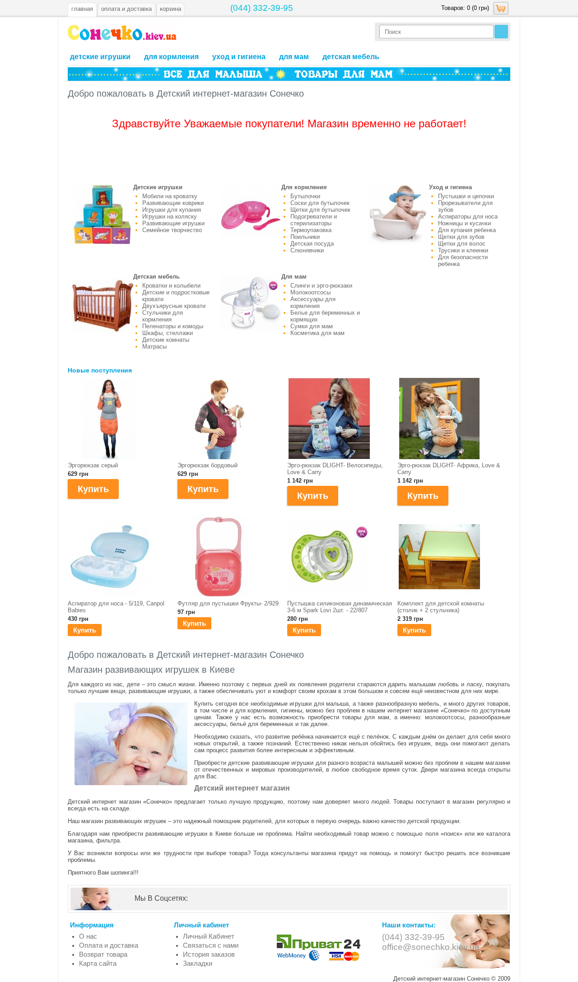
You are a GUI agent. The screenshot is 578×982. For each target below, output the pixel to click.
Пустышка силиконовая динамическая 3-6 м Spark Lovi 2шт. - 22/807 (339, 607)
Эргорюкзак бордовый (207, 465)
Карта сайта (98, 963)
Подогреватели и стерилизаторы (313, 220)
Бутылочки (305, 196)
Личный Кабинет (208, 936)
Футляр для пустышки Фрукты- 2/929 (228, 603)
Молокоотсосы (310, 292)
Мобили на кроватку (169, 196)
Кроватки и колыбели (171, 285)
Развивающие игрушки (173, 223)
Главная (82, 8)
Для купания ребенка (467, 230)
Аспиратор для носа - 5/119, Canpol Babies (116, 607)
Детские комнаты (165, 339)
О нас (88, 936)
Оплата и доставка (108, 945)
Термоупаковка (310, 230)
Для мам (294, 57)
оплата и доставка (126, 8)
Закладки (197, 963)
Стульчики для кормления (162, 316)
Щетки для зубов (461, 236)
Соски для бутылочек (320, 203)
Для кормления (171, 57)
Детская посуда (312, 243)
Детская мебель (350, 57)
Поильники (305, 236)
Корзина (170, 8)
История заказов (209, 954)
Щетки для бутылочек (320, 209)
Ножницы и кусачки (464, 223)
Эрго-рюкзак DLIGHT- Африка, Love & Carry (448, 468)
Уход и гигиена (239, 57)
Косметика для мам (317, 333)
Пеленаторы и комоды (172, 326)
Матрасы (154, 346)
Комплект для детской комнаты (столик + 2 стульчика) (440, 607)
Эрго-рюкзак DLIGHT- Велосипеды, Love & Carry (335, 468)
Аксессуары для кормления (313, 302)
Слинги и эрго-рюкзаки (321, 285)
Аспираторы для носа (468, 216)
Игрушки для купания (171, 209)
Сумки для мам (311, 326)
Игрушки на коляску (169, 216)
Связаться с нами (210, 945)
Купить (84, 630)
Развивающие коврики (173, 203)
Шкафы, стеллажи (167, 333)
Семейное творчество (172, 230)
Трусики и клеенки (463, 250)
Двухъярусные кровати (173, 306)
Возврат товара (103, 954)
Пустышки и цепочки (466, 196)
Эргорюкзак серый (93, 465)
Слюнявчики (307, 250)
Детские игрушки (100, 57)
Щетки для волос (461, 243)
